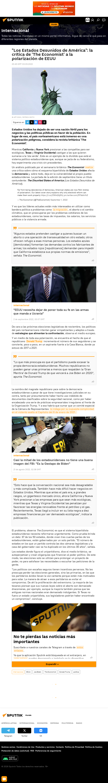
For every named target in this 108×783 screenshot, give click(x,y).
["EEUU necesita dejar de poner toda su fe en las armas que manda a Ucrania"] (54, 284)
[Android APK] (10, 759)
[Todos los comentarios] (4, 779)
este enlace (20, 658)
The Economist (50, 672)
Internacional (21, 305)
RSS (32, 750)
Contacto (60, 747)
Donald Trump (34, 341)
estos (80, 647)
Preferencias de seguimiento (48, 750)
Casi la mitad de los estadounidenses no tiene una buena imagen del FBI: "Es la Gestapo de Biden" (53, 461)
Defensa (54, 723)
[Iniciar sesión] (92, 20)
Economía (42, 723)
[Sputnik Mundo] (13, 22)
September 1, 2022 (59, 200)
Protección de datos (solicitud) (15, 750)
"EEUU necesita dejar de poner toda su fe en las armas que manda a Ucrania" (51, 311)
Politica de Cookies (93, 747)
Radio (79, 723)
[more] (93, 260)
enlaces (18, 650)
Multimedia (67, 723)
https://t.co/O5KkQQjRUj (52, 195)
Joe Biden (37, 672)
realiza (89, 167)
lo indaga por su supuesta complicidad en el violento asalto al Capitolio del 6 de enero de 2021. (53, 410)
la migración (60, 209)
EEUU (28, 672)
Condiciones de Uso (25, 747)
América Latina (9, 723)
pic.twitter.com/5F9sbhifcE (76, 195)
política (76, 672)
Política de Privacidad (74, 747)
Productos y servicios (45, 747)
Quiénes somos (8, 747)
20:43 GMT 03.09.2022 (22, 64)
